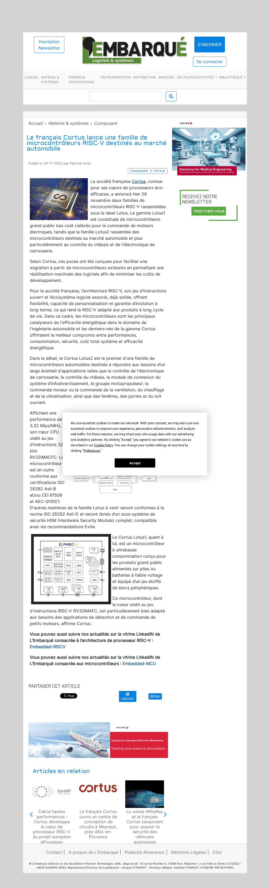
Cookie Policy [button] (103, 445)
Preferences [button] (92, 451)
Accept (135, 463)
